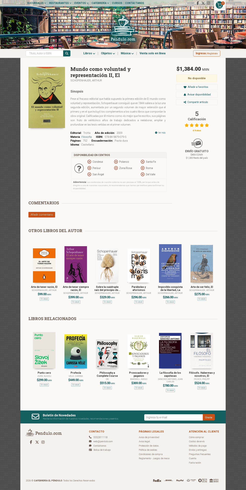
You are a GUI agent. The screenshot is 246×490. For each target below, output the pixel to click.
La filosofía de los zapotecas (170, 374)
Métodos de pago (198, 445)
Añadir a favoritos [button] (197, 86)
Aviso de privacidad (149, 437)
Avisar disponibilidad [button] (199, 94)
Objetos (107, 53)
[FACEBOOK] (197, 3)
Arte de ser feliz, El (202, 286)
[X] (203, 3)
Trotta (86, 133)
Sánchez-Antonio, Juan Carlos (170, 380)
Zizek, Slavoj (44, 376)
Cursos (117, 3)
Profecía (76, 372)
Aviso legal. (144, 441)
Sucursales (35, 3)
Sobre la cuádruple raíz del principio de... (107, 288)
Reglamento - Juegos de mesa (154, 458)
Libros (88, 53)
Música (126, 53)
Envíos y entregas (198, 450)
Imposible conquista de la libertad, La (170, 288)
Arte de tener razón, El (44, 286)
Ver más (162, 132)
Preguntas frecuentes (200, 454)
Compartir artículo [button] (197, 102)
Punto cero (44, 372)
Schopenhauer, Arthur (86, 80)
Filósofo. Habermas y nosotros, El (202, 374)
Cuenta (192, 458)
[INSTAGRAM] (208, 3)
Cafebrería (99, 3)
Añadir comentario (42, 214)
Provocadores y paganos (138, 374)
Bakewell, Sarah (138, 379)
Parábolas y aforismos (139, 288)
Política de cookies (148, 450)
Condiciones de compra (151, 454)
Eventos (80, 3)
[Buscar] (66, 53)
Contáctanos (134, 3)
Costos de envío (197, 441)
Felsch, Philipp (202, 379)
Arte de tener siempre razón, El (76, 288)
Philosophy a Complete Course (107, 374)
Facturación (195, 462)
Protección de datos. (149, 445)
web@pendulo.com (103, 441)
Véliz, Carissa (76, 376)
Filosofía (87, 137)
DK (107, 379)
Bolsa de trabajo (102, 450)
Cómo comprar (196, 437)
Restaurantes (59, 3)
